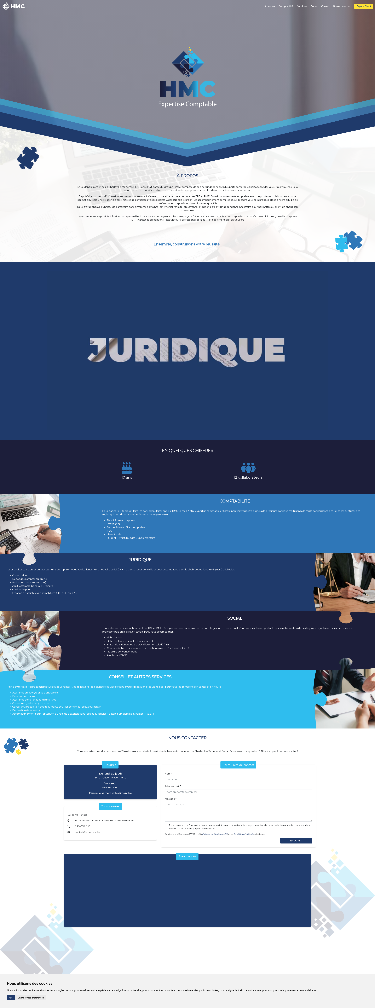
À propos (270, 6)
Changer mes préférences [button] (31, 997)
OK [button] (10, 997)
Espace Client (364, 6)
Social (314, 6)
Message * (171, 798)
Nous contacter (341, 6)
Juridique (302, 6)
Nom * (168, 773)
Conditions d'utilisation (244, 834)
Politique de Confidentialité (215, 834)
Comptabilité (286, 6)
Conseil (325, 6)
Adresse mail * (173, 786)
